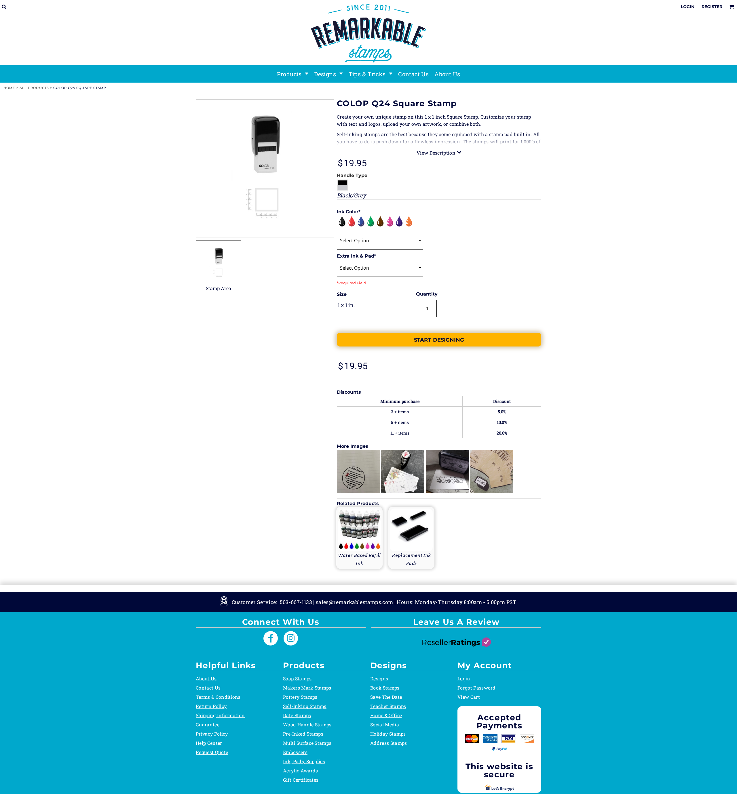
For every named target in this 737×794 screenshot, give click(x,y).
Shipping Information (220, 715)
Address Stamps (388, 743)
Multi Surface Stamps (307, 743)
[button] (292, 74)
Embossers (295, 752)
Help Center (209, 743)
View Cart (468, 697)
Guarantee (207, 724)
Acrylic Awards (300, 771)
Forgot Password (476, 688)
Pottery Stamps (300, 697)
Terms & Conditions (218, 697)
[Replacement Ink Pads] (411, 537)
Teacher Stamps (388, 706)
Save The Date (386, 697)
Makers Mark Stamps (307, 688)
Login (687, 6)
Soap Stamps (297, 678)
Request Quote (212, 752)
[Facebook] (270, 638)
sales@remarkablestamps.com (354, 601)
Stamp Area (218, 288)
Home (9, 88)
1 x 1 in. (346, 305)
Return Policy (211, 706)
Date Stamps (297, 715)
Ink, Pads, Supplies (304, 761)
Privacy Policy (212, 734)
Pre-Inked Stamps (303, 734)
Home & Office (386, 715)
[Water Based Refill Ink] (359, 537)
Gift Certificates (300, 780)
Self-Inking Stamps (304, 706)
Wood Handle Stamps (307, 724)
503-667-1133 (296, 601)
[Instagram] (291, 638)
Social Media (384, 724)
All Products (34, 88)
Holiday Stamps (388, 734)
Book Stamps (385, 688)
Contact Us (208, 688)
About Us (206, 678)
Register (712, 6)
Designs (379, 678)
